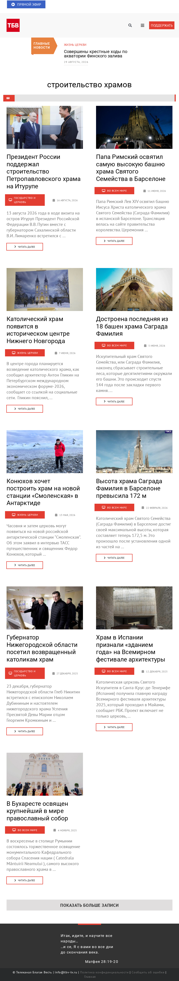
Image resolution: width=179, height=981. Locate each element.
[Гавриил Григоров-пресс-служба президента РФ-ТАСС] (45, 108)
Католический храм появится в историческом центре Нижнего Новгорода (38, 330)
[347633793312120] (134, 588)
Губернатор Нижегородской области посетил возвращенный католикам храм (42, 648)
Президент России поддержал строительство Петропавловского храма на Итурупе (44, 171)
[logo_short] (13, 21)
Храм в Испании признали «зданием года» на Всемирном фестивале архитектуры (130, 648)
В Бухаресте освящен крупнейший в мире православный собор (37, 811)
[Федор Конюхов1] (45, 432)
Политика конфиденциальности (104, 972)
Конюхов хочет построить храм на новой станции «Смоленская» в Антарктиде (43, 492)
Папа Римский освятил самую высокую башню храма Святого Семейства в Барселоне (130, 167)
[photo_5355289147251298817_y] (45, 588)
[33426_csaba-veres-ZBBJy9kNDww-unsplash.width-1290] (134, 270)
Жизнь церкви (75, 45)
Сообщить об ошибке (148, 972)
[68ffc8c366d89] (45, 755)
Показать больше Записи (89, 905)
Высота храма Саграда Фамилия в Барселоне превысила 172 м (129, 488)
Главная (90, 977)
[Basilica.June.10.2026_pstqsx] (134, 108)
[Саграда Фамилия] (134, 432)
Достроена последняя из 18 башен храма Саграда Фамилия (132, 326)
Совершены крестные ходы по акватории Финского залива (95, 53)
